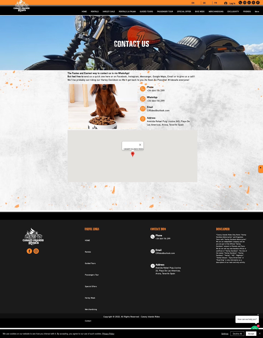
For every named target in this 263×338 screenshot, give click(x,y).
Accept (251, 333)
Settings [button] (224, 333)
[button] (260, 167)
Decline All (237, 333)
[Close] (259, 333)
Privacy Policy (108, 333)
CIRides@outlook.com (158, 110)
